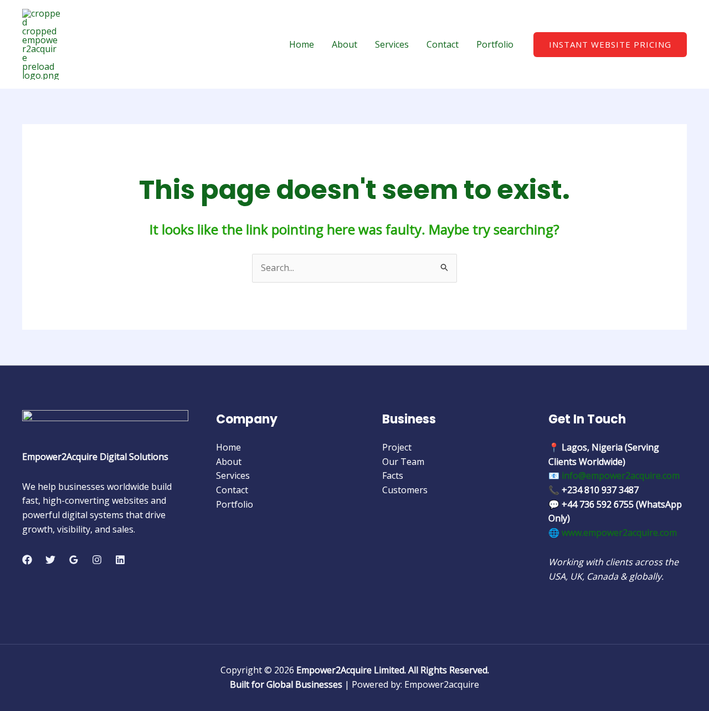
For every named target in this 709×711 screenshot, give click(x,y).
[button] (610, 44)
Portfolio (494, 44)
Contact (443, 44)
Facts (392, 475)
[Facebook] (27, 560)
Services (392, 44)
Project (397, 447)
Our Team (403, 462)
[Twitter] (50, 560)
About (344, 44)
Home (301, 44)
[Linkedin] (120, 560)
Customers (405, 490)
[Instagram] (97, 560)
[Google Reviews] (74, 560)
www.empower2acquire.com (619, 532)
